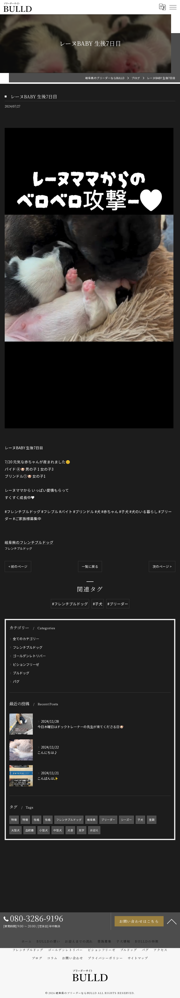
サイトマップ (138, 958)
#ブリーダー (117, 603)
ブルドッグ (21, 673)
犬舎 (70, 830)
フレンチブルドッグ (18, 548)
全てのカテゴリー (26, 638)
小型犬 (43, 830)
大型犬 (15, 830)
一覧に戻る (90, 566)
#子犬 (97, 603)
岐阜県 (91, 819)
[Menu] (172, 7)
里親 (151, 819)
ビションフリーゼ (26, 664)
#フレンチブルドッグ (70, 603)
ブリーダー (108, 819)
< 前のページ (17, 566)
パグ (16, 681)
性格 (36, 819)
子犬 (140, 819)
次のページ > (162, 566)
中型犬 (57, 830)
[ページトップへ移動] (171, 921)
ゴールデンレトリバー (29, 655)
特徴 (14, 819)
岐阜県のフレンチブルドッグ (29, 542)
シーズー (126, 819)
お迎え (94, 830)
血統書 (29, 830)
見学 (81, 830)
